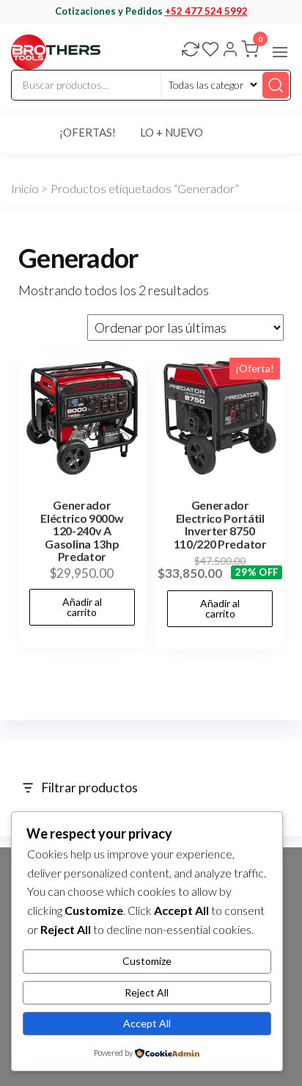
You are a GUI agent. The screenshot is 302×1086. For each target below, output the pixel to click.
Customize (147, 961)
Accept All (147, 1023)
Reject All (147, 992)
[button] (280, 52)
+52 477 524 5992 (206, 11)
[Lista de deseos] (210, 50)
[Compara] (190, 50)
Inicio (25, 188)
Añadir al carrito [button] (82, 607)
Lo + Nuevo (171, 132)
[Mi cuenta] (230, 50)
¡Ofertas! (87, 132)
